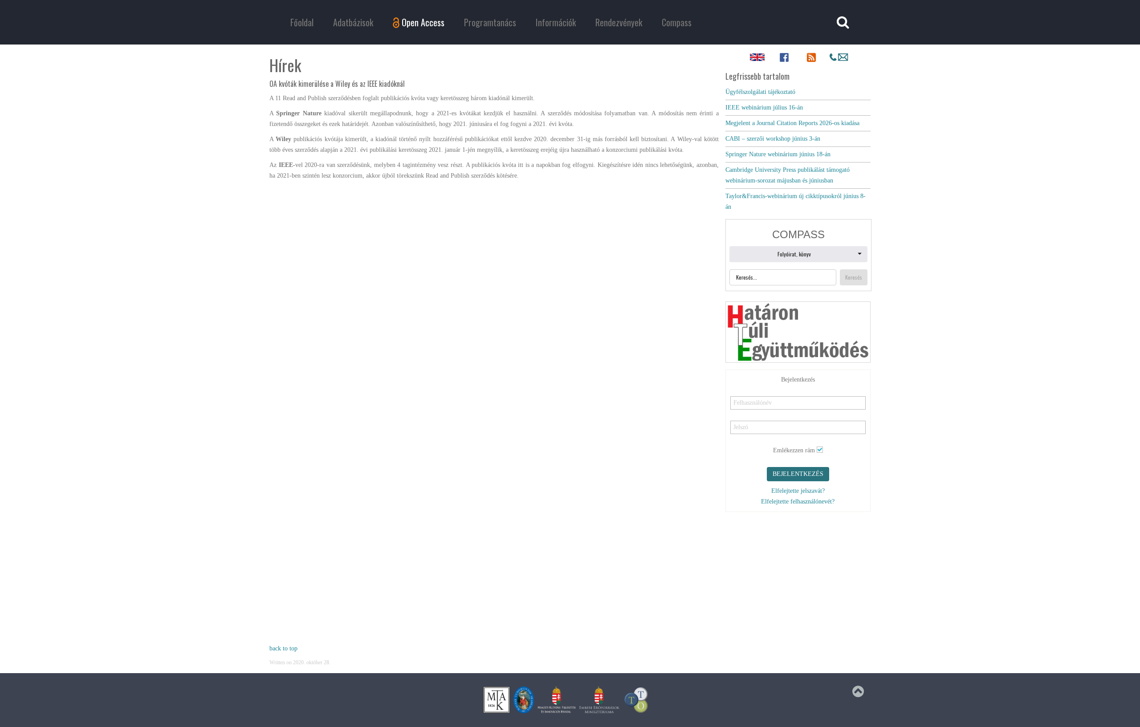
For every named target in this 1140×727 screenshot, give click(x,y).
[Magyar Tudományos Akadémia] (523, 699)
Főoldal (302, 22)
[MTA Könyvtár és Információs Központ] (496, 699)
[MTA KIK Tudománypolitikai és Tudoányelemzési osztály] (636, 699)
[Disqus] (494, 297)
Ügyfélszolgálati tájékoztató (760, 92)
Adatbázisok (353, 22)
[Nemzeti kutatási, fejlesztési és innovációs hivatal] (556, 699)
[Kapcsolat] (839, 57)
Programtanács (490, 22)
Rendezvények (618, 22)
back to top (283, 648)
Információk (556, 22)
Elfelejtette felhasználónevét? (798, 501)
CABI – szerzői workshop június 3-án (772, 138)
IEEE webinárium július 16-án (764, 107)
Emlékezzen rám (794, 450)
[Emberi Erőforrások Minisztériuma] (599, 699)
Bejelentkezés (798, 474)
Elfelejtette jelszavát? (798, 490)
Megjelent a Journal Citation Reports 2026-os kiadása (792, 123)
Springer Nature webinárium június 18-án (778, 154)
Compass (677, 22)
